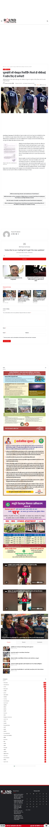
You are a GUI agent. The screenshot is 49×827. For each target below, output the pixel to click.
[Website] (12, 234)
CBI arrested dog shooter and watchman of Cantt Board (25, 193)
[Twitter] (15, 234)
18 (46, 801)
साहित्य (5, 749)
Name (4, 327)
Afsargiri (5, 747)
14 (33, 801)
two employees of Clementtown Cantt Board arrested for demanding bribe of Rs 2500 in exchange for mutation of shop (24, 203)
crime (8, 66)
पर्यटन (5, 715)
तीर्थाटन (5, 706)
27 (30, 806)
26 (27, 806)
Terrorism (6, 755)
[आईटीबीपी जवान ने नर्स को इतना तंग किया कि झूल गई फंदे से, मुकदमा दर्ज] (6, 648)
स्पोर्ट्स (5, 743)
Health (5, 723)
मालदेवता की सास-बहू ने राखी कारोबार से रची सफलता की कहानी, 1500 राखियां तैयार (9, 300)
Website (27, 332)
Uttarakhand (6, 684)
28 (33, 806)
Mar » (29, 809)
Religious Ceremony (8, 717)
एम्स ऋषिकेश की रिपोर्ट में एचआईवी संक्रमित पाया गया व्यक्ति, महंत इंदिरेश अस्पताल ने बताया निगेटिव (24, 300)
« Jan (26, 809)
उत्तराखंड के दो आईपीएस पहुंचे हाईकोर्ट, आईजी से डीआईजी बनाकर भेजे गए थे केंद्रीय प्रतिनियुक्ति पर (26, 664)
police (5, 692)
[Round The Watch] (10, 21)
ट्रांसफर (5, 751)
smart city (6, 719)
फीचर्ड (5, 745)
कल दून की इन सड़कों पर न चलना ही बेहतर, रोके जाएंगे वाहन (14, 638)
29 (36, 806)
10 (43, 798)
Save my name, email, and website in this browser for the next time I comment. (20, 337)
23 (40, 804)
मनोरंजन (5, 731)
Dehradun (8, 69)
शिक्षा (4, 741)
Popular (8, 642)
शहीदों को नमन (6, 753)
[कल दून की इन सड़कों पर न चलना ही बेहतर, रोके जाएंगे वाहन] (6, 654)
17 (43, 801)
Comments (39, 642)
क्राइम (5, 729)
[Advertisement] (24, 9)
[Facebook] (13, 234)
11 (46, 798)
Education (6, 688)
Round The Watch (8, 83)
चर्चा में (5, 727)
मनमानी (5, 711)
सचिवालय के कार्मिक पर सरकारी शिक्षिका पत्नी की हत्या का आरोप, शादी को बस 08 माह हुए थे (25, 658)
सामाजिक (5, 704)
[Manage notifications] (46, 824)
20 (30, 804)
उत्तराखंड (5, 696)
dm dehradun (6, 700)
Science (5, 713)
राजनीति (5, 690)
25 (46, 804)
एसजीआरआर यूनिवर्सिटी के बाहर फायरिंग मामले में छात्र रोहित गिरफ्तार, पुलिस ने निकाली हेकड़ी (39, 300)
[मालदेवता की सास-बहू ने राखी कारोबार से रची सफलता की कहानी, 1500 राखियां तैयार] (9, 293)
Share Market (6, 757)
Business (5, 739)
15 (36, 801)
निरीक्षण (5, 759)
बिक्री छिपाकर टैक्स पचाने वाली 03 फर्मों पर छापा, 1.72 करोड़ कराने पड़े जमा (18, 812)
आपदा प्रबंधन (6, 694)
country (5, 698)
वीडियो (5, 737)
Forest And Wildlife (8, 735)
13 (30, 801)
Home (5, 66)
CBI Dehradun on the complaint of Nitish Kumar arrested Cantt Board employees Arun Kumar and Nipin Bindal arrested (25, 197)
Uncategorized (7, 733)
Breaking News (7, 725)
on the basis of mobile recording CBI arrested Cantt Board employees (24, 200)
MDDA (5, 708)
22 (36, 804)
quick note (6, 761)
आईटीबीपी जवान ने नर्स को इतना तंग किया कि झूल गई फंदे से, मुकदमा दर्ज (22, 647)
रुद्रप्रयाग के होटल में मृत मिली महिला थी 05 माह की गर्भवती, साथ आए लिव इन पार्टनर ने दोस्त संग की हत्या (27, 669)
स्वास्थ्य (5, 721)
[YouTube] (16, 234)
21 (33, 804)
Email (4, 332)
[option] (24, 626)
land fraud (6, 702)
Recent (23, 642)
